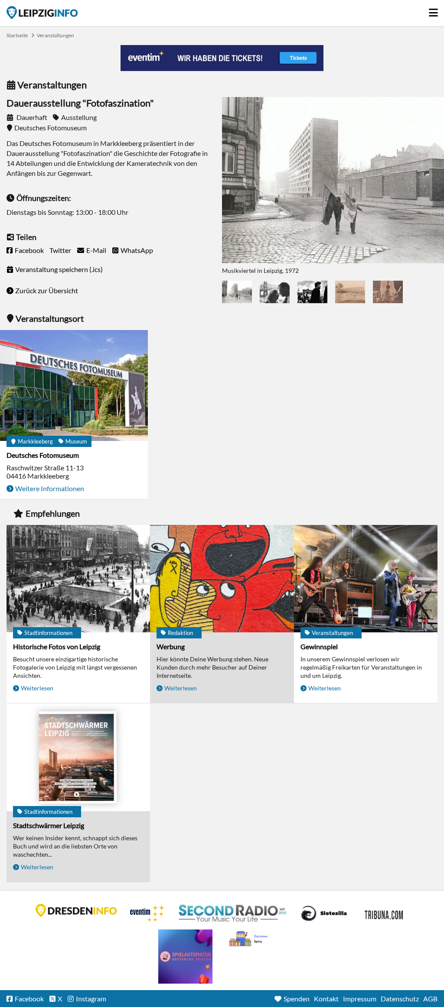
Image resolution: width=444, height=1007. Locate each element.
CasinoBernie (384, 913)
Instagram (91, 998)
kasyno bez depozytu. (249, 939)
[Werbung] (222, 579)
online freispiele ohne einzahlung (185, 956)
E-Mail (96, 250)
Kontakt (326, 998)
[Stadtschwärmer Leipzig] (78, 757)
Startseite (42, 12)
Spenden (297, 998)
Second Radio (233, 913)
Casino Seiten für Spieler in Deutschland (324, 913)
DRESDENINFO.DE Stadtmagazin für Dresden (76, 910)
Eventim (148, 913)
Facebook (29, 250)
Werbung (171, 646)
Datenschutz (400, 998)
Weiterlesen (37, 688)
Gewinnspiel (319, 646)
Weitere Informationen (49, 488)
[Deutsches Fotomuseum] (74, 386)
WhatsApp (137, 250)
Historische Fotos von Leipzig (56, 646)
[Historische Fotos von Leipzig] (78, 579)
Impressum (359, 998)
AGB (430, 998)
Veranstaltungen (55, 35)
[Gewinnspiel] (365, 579)
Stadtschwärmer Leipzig (48, 825)
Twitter (60, 250)
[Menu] (433, 10)
